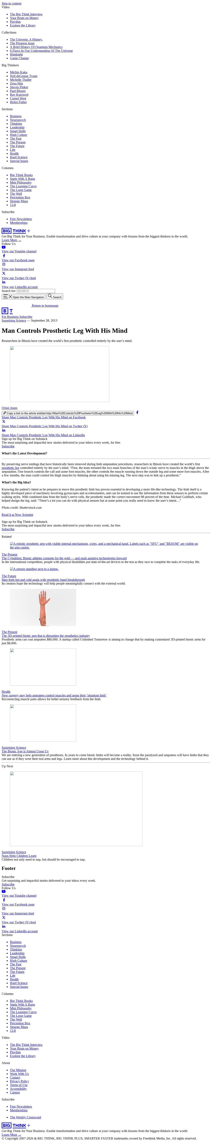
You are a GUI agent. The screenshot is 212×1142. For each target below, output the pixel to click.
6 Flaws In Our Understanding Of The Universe (41, 50)
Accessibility (18, 1088)
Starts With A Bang (22, 178)
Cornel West (18, 98)
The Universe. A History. (26, 39)
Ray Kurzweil (19, 94)
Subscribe (25, 317)
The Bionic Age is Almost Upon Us (25, 751)
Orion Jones (9, 408)
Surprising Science (14, 320)
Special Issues (19, 161)
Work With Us (19, 1073)
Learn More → (11, 240)
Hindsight (16, 54)
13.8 (13, 205)
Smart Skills (18, 131)
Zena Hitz (16, 83)
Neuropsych (18, 120)
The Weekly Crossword (25, 1117)
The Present (17, 142)
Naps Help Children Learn (19, 855)
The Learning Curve (23, 186)
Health (14, 153)
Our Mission (18, 1070)
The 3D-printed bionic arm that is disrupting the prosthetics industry (46, 635)
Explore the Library (23, 25)
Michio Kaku (18, 72)
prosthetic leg (10, 468)
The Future (17, 146)
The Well (16, 193)
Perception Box (20, 197)
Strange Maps (19, 201)
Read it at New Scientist (17, 514)
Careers (15, 1092)
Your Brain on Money (24, 18)
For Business (10, 317)
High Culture (18, 135)
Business (16, 116)
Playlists (15, 21)
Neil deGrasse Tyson (23, 76)
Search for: (9, 291)
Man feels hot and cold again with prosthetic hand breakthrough (43, 579)
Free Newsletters (21, 219)
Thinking (16, 123)
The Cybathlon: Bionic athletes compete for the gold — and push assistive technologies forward (64, 558)
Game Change (19, 58)
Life (12, 149)
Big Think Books (21, 175)
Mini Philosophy (21, 182)
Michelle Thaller (20, 79)
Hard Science (19, 157)
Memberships (19, 222)
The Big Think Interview (26, 14)
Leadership (17, 127)
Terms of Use (19, 1085)
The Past (15, 138)
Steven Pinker (19, 87)
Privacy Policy (19, 1081)
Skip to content (11, 3)
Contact (15, 1077)
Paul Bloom (17, 91)
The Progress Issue (22, 43)
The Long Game (21, 190)
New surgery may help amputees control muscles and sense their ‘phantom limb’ (54, 695)
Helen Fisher (18, 102)
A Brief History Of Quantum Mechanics (36, 47)
